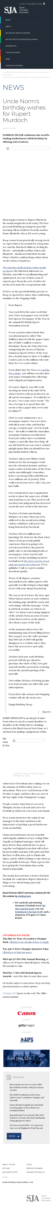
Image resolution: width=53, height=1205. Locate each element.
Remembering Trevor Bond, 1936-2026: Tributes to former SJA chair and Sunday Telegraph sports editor (27, 1118)
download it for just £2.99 (29, 912)
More (12, 1136)
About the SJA (8, 1164)
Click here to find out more (17, 952)
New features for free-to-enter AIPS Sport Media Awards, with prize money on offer (27, 1087)
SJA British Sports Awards (18, 33)
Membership (11, 46)
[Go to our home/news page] (17, 12)
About (8, 26)
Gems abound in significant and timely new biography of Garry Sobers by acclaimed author (26, 1108)
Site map (6, 1168)
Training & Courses (14, 66)
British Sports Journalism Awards (22, 39)
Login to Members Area (31, 4)
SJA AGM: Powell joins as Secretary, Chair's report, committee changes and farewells (27, 1098)
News (8, 20)
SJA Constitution (10, 1172)
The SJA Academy (13, 52)
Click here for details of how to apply (29, 942)
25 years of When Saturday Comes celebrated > (26, 77)
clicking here (24, 896)
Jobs (8, 59)
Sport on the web (26, 993)
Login (29, 1164)
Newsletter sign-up (36, 1172)
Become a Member (35, 1168)
